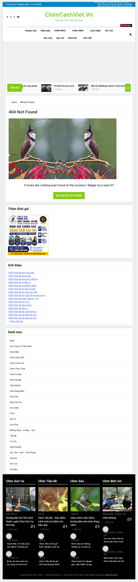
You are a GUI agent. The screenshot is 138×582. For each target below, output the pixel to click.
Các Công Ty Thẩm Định (21, 346)
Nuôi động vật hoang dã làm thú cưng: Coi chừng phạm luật (113, 2)
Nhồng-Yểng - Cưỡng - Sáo (114, 514)
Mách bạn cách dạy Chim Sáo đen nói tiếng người (115, 561)
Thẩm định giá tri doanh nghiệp (22, 285)
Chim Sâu (14, 396)
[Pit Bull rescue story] (31, 88)
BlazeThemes (112, 575)
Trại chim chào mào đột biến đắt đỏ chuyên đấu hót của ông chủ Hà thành (115, 9)
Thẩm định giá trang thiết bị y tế (23, 298)
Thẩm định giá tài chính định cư (22, 311)
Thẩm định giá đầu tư (18, 308)
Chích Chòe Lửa (17, 363)
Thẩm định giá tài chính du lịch (22, 315)
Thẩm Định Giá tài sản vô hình (21, 289)
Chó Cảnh (95, 31)
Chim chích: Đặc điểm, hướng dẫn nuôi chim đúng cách (84, 521)
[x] (14, 17)
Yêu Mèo (14, 469)
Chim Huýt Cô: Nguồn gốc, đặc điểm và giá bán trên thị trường (81, 564)
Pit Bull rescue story (49, 86)
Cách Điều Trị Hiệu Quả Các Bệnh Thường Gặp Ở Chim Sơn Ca (18, 547)
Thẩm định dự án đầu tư (19, 282)
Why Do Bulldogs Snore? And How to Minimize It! (100, 86)
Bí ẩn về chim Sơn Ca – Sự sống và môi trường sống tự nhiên (18, 564)
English (72, 38)
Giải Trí (60, 38)
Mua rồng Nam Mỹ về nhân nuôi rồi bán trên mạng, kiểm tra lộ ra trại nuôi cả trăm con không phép (113, 7)
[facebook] (7, 17)
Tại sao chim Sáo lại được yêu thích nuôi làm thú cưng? (113, 541)
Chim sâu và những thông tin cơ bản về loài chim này (80, 547)
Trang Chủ (31, 31)
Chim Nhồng (109, 518)
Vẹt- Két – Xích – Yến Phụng (22, 452)
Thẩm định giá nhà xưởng (19, 305)
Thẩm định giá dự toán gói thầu (22, 292)
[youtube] (18, 17)
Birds (12, 341)
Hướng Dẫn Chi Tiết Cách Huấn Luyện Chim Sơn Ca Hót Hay (19, 521)
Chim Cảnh (78, 30)
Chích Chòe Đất (17, 357)
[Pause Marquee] (128, 88)
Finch (12, 413)
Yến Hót (13, 458)
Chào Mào (14, 352)
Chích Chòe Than (17, 368)
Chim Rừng (60, 30)
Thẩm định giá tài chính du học (22, 318)
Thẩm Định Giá (16, 321)
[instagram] (10, 17)
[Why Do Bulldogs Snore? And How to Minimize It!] (68, 87)
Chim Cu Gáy (15, 374)
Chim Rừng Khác (17, 391)
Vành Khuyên (15, 447)
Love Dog (14, 424)
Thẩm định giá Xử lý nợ (18, 302)
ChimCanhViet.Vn (69, 14)
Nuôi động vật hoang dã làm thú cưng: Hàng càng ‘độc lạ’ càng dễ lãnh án (115, 4)
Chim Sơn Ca (15, 402)
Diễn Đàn (45, 31)
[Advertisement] (69, 62)
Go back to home (69, 195)
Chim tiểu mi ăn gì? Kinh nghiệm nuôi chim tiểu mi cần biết (50, 547)
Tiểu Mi (13, 436)
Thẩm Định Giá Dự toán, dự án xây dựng (26, 295)
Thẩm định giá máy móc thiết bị (23, 279)
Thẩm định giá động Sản (19, 276)
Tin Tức (109, 31)
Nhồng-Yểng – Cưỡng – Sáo (22, 430)
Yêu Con (47, 38)
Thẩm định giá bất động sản (21, 272)
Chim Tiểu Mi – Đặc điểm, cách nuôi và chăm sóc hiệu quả (52, 521)
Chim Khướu (15, 385)
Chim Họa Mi (15, 380)
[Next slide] (130, 4)
